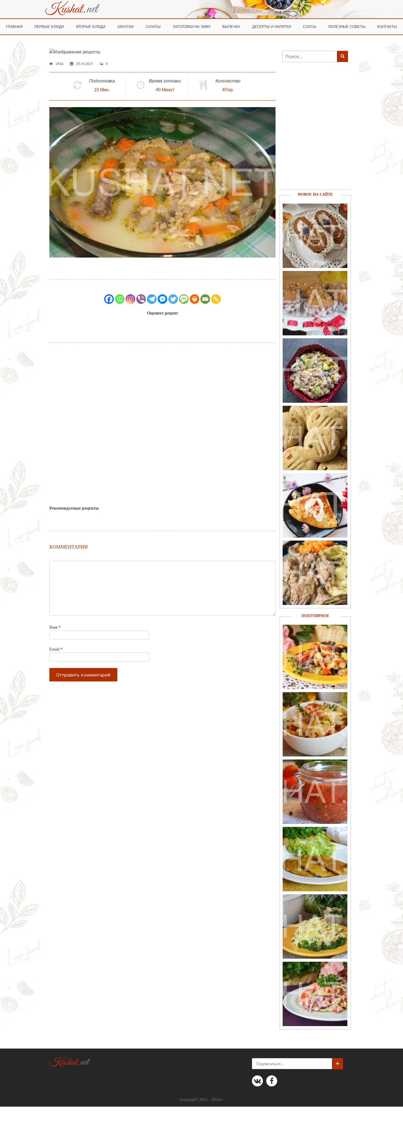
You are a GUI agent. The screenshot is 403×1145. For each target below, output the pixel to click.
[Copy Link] (216, 299)
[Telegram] (152, 299)
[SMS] (184, 299)
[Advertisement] (162, 424)
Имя (55, 627)
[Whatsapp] (119, 299)
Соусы (309, 26)
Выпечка (231, 26)
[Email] (205, 299)
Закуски (125, 26)
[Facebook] (109, 299)
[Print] (194, 299)
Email (56, 649)
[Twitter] (173, 299)
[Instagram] (130, 299)
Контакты (387, 26)
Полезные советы (346, 26)
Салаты (153, 26)
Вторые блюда (91, 26)
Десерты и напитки (271, 26)
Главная (14, 26)
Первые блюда (49, 26)
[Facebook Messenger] (162, 299)
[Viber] (141, 299)
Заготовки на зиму (192, 26)
